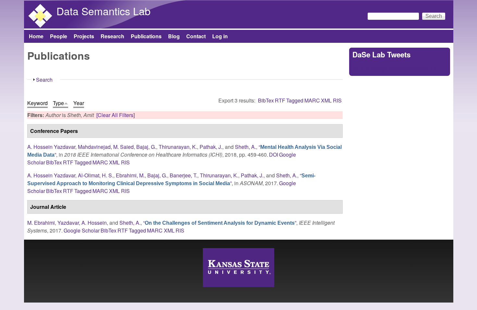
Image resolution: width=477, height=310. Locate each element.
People (58, 36)
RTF (280, 100)
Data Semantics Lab (103, 10)
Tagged (294, 100)
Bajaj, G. (146, 146)
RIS (337, 100)
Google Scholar (82, 230)
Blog (174, 36)
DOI (273, 154)
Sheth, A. (245, 146)
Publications (146, 36)
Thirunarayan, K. (178, 146)
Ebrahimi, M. (130, 175)
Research (112, 36)
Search (44, 79)
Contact (196, 36)
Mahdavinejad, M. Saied (106, 146)
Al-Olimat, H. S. (95, 175)
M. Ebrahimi (41, 222)
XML (326, 100)
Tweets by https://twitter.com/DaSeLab (395, 68)
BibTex (266, 100)
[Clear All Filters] (115, 115)
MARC (312, 100)
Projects (84, 36)
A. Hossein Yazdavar (51, 146)
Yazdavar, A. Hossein (82, 222)
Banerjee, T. (183, 175)
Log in (220, 36)
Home (36, 36)
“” (171, 179)
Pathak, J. (211, 146)
